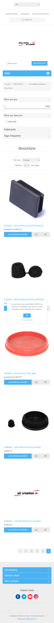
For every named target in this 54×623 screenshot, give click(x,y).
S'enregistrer (11, 14)
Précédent (20, 551)
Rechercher (39, 63)
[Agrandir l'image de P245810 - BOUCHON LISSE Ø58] (27, 345)
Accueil (7, 84)
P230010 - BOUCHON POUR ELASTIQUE (24, 299)
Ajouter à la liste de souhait (45, 234)
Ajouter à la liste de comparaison (36, 234)
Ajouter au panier (18, 234)
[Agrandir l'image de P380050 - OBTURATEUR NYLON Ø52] (27, 419)
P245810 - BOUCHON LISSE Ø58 (20, 373)
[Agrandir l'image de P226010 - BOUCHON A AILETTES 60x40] (27, 197)
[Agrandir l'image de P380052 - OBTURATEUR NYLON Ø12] (27, 493)
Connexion (24, 14)
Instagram (36, 596)
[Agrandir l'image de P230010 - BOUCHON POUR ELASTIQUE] (27, 271)
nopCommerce (31, 619)
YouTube (30, 596)
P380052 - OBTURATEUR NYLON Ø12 (22, 521)
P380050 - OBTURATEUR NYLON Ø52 (22, 447)
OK (27, 316)
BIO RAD (12, 122)
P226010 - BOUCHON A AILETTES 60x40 (23, 226)
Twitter (24, 596)
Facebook (18, 596)
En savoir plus (27, 320)
